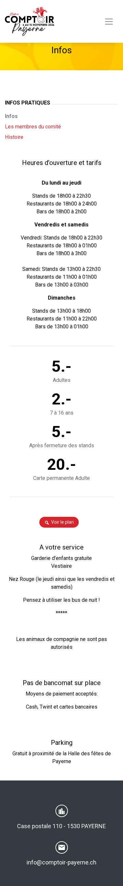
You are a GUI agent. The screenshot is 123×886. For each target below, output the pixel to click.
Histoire (14, 137)
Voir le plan (62, 522)
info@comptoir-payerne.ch (61, 862)
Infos (11, 116)
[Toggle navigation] (109, 21)
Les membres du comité (33, 126)
